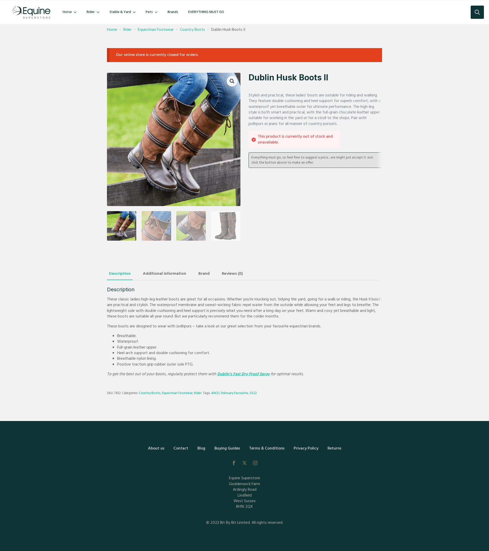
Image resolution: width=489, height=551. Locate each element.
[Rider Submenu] (99, 12)
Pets (149, 12)
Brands (173, 12)
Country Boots (192, 30)
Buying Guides (227, 448)
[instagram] (255, 463)
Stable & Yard (120, 12)
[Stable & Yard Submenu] (136, 12)
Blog (201, 448)
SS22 (253, 393)
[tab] (120, 273)
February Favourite (234, 393)
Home (112, 30)
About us (156, 448)
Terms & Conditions (266, 448)
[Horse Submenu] (77, 12)
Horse (67, 12)
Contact (180, 448)
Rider (91, 12)
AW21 (215, 393)
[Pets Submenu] (157, 12)
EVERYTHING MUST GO (206, 12)
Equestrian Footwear (156, 30)
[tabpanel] (244, 331)
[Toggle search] (477, 12)
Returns (334, 448)
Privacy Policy (306, 448)
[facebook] (233, 463)
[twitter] (244, 463)
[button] (232, 81)
